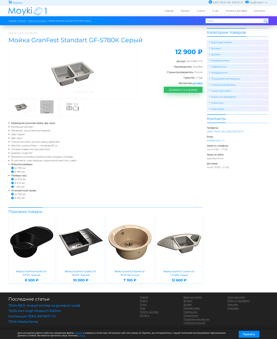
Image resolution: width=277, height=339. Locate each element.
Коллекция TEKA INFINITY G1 (32, 316)
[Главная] (27, 15)
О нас (215, 10)
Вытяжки (216, 48)
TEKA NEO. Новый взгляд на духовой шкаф (44, 305)
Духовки (216, 54)
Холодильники (219, 72)
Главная (169, 10)
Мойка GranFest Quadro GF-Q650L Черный (81, 273)
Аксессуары (217, 109)
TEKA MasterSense (23, 322)
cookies (78, 333)
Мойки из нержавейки (223, 96)
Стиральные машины (223, 84)
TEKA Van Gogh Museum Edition (34, 311)
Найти (265, 21)
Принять (249, 334)
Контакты (259, 10)
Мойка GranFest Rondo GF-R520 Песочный (130, 273)
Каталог (185, 10)
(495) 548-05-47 (235, 131)
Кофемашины (219, 66)
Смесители (217, 102)
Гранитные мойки (221, 90)
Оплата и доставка (236, 10)
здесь (81, 335)
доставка (197, 83)
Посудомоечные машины (225, 78)
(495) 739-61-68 (216, 131)
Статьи (201, 10)
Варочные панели (221, 42)
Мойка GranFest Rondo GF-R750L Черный (31, 273)
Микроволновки (220, 60)
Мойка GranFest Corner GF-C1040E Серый (179, 273)
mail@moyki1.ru (216, 140)
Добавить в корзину (183, 90)
